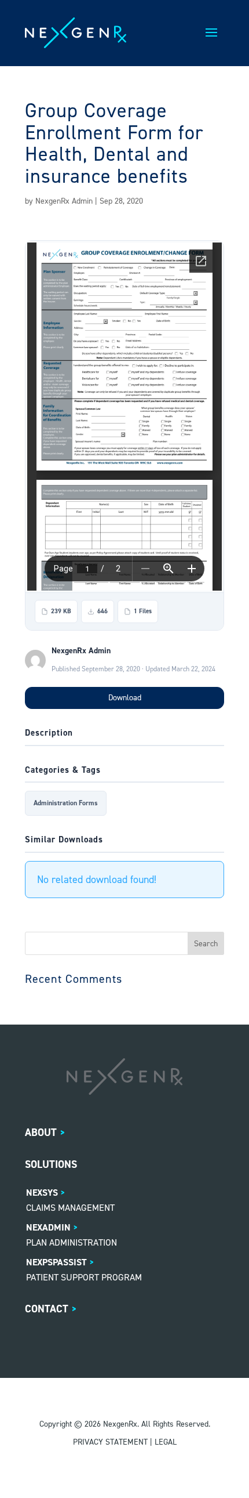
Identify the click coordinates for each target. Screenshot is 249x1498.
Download (124, 697)
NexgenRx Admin (64, 201)
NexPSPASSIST (56, 1262)
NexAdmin (48, 1227)
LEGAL (166, 1442)
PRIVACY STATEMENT (110, 1442)
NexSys (42, 1192)
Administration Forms (66, 803)
